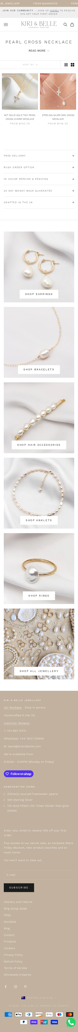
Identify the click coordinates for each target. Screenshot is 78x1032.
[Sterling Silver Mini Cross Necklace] (58, 91)
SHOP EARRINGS (39, 294)
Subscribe (19, 887)
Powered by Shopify (54, 1006)
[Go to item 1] (17, 106)
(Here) (54, 10)
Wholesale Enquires (17, 974)
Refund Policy (13, 961)
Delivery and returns (18, 902)
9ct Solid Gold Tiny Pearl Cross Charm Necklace (20, 117)
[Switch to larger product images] (66, 65)
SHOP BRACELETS (38, 369)
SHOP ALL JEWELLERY (39, 671)
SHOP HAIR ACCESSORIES (39, 444)
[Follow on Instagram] (15, 987)
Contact (9, 935)
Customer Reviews (17, 723)
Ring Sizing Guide (15, 908)
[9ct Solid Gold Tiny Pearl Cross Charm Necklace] (20, 91)
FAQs (7, 915)
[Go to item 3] (23, 106)
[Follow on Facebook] (6, 987)
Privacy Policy (13, 955)
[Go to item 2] (20, 106)
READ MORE (37, 50)
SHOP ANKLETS (39, 520)
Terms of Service (15, 968)
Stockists (10, 921)
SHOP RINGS (39, 595)
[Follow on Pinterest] (25, 987)
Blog (7, 928)
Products (10, 941)
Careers (9, 948)
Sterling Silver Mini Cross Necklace (58, 117)
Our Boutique (13, 707)
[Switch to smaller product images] (72, 65)
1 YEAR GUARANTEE (29, 3)
